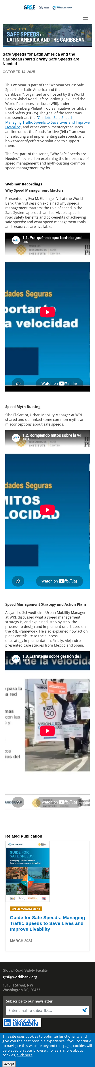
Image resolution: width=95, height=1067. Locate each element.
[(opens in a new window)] (28, 871)
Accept (9, 1064)
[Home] (47, 7)
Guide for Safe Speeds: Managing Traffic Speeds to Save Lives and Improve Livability (47, 122)
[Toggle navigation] (86, 19)
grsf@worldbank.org (20, 977)
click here (24, 1055)
